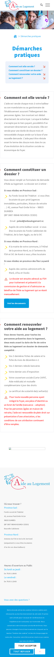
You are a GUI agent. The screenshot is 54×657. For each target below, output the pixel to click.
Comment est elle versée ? (22, 66)
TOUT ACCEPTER (27, 645)
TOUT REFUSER (21, 651)
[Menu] (46, 8)
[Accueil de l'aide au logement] (27, 481)
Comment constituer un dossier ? (25, 70)
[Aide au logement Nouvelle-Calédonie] (22, 5)
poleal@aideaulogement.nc (30, 220)
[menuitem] (40, 7)
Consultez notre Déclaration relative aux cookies (31, 637)
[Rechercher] (40, 8)
